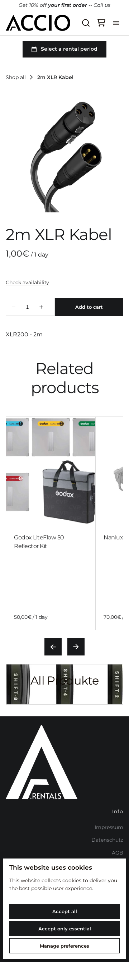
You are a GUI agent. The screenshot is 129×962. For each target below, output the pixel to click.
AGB (117, 853)
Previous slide (53, 646)
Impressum (109, 827)
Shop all (16, 77)
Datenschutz (107, 840)
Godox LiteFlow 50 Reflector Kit (39, 541)
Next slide (76, 646)
